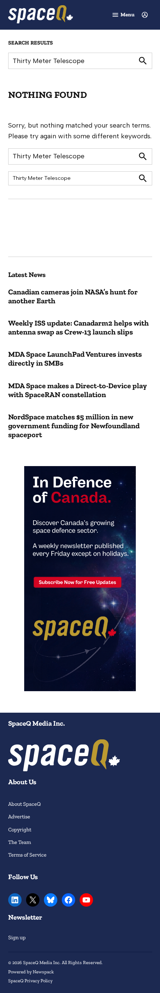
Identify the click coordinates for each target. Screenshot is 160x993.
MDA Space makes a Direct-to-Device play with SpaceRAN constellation (77, 390)
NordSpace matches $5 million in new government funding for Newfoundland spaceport (74, 425)
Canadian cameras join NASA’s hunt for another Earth (73, 296)
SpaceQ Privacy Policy (30, 980)
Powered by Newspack (31, 971)
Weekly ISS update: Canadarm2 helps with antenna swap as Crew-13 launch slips (78, 327)
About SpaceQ (24, 804)
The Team (19, 842)
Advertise (19, 816)
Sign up (17, 937)
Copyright (19, 829)
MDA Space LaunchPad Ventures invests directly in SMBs (75, 358)
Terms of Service (27, 854)
